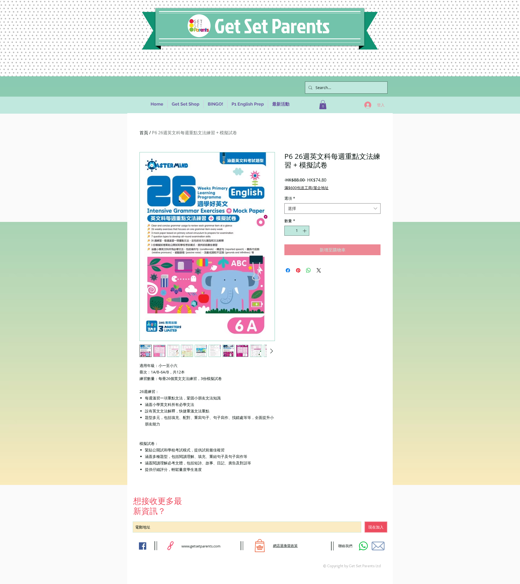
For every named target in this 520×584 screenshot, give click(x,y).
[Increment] (305, 230)
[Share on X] (319, 270)
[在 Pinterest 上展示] (298, 270)
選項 (289, 198)
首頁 (143, 133)
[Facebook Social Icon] (142, 546)
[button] (323, 104)
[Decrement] (288, 230)
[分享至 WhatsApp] (308, 270)
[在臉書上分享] (288, 270)
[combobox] (332, 208)
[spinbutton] (297, 230)
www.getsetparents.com (200, 546)
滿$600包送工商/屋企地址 (306, 187)
